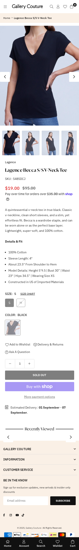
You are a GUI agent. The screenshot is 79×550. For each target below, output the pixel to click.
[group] (39, 75)
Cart (72, 545)
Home (6, 18)
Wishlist (57, 545)
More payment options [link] (39, 397)
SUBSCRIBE (63, 500)
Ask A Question (19, 352)
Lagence (10, 162)
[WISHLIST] (64, 7)
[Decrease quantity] (10, 363)
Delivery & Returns (50, 344)
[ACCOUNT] (58, 7)
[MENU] (5, 7)
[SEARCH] (51, 7)
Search (41, 545)
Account (24, 545)
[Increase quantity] (29, 363)
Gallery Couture (33, 527)
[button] (74, 77)
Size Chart (27, 293)
